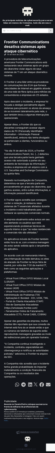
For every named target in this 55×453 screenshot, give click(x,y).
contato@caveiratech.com (26, 449)
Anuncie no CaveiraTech (29, 432)
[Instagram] (26, 445)
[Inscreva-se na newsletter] (50, 30)
